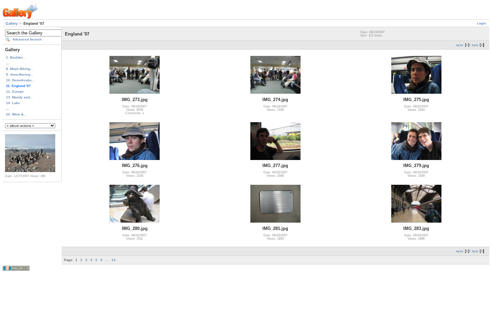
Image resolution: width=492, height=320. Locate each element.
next (459, 45)
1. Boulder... (15, 57)
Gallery (11, 23)
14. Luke (13, 103)
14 (113, 260)
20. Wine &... (16, 114)
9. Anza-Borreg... (19, 74)
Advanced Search (27, 39)
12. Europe (15, 91)
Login (481, 23)
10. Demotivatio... (20, 80)
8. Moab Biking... (19, 69)
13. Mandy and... (19, 97)
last (475, 45)
